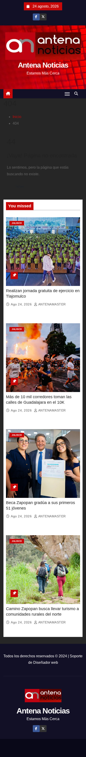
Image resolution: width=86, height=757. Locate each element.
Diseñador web (45, 662)
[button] (77, 93)
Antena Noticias (43, 65)
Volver (19, 186)
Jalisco (17, 223)
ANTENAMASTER (51, 304)
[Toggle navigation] (67, 94)
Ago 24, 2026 (22, 304)
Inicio (17, 117)
